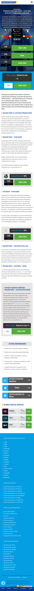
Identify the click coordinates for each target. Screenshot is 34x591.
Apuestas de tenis (9, 558)
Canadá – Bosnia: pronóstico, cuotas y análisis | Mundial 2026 (15, 357)
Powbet (6, 457)
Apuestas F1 (7, 554)
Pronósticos (23, 588)
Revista (31, 588)
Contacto (24, 577)
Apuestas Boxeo (8, 551)
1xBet (5, 442)
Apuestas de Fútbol (9, 545)
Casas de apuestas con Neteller (13, 491)
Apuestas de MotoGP (10, 547)
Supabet (6, 451)
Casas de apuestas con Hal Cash (13, 502)
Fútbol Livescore (8, 520)
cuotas (23, 272)
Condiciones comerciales (14, 577)
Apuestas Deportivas (10, 522)
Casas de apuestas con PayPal (12, 486)
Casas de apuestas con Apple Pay (13, 500)
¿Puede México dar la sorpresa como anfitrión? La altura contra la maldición (15, 368)
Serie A (27, 307)
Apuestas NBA (8, 560)
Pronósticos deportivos (10, 513)
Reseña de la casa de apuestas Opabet (16, 348)
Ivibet (5, 466)
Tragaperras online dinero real (12, 535)
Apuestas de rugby (9, 569)
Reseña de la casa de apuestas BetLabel (16, 352)
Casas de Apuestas (9, 511)
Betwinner (7, 477)
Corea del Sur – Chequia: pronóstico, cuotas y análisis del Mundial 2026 (17, 362)
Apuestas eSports (9, 556)
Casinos (15, 588)
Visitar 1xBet (22, 85)
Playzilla (6, 459)
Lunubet (6, 464)
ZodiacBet (7, 448)
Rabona (6, 453)
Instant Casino (8, 468)
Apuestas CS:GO (8, 562)
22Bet (5, 444)
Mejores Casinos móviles (11, 531)
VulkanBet (7, 473)
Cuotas (6, 516)
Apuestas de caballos (10, 549)
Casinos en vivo (8, 533)
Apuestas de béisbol (9, 567)
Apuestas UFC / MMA (10, 565)
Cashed (6, 475)
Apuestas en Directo (10, 524)
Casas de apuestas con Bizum (12, 497)
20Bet (5, 446)
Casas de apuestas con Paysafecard (14, 493)
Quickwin (6, 455)
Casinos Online (8, 529)
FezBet (6, 470)
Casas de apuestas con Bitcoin (12, 489)
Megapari (6, 462)
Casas (2, 588)
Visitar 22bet (23, 236)
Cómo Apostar (8, 527)
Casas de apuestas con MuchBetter (14, 495)
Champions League (19, 303)
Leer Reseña (12, 412)
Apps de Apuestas (9, 518)
